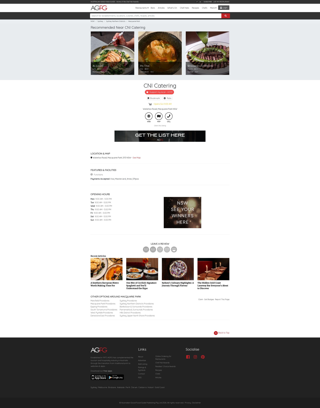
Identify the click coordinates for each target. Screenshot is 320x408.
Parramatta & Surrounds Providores (136, 309)
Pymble (190, 72)
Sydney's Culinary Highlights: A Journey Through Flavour (178, 284)
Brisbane (112, 387)
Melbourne (102, 387)
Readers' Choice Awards (165, 366)
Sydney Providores (128, 300)
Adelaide (121, 387)
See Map (137, 157)
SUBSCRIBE (208, 2)
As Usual (98, 65)
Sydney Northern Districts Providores (137, 303)
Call (168, 116)
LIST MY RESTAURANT (221, 2)
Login (224, 7)
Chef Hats (184, 8)
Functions (98, 174)
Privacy (188, 403)
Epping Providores (99, 306)
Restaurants (141, 8)
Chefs (204, 8)
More (212, 8)
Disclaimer (196, 403)
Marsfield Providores (100, 300)
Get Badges (209, 299)
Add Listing (142, 364)
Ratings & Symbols (142, 368)
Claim (200, 299)
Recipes (195, 8)
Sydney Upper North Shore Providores (137, 315)
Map (158, 116)
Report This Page (222, 299)
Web (148, 116)
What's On (172, 8)
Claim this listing (160, 126)
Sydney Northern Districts (115, 21)
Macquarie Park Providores (103, 303)
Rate (168, 98)
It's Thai (145, 65)
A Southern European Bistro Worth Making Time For (105, 284)
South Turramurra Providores (104, 309)
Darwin (134, 387)
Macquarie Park (134, 21)
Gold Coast (160, 387)
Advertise (142, 360)
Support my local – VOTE (161, 92)
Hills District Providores (130, 312)
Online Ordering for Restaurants (163, 357)
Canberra (142, 387)
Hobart (151, 387)
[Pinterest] (203, 357)
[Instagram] (200, 1)
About (140, 357)
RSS (140, 377)
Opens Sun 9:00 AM (163, 104)
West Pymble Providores (102, 312)
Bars (153, 8)
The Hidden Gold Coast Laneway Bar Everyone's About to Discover (213, 286)
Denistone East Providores (103, 315)
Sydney (100, 21)
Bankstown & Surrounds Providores (136, 306)
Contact (141, 374)
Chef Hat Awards (132, 2)
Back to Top (223, 332)
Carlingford (144, 72)
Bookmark (155, 98)
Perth (128, 387)
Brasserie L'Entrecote (200, 65)
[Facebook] (197, 1)
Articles (161, 8)
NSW (92, 21)
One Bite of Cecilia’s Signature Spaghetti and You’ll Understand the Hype (141, 286)
